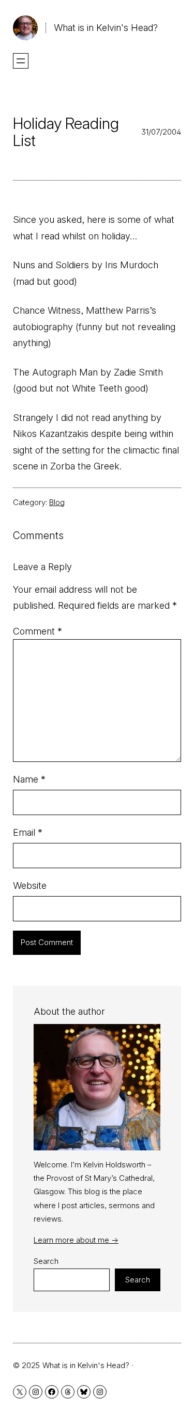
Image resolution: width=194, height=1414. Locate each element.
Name (29, 779)
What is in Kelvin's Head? (106, 27)
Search (46, 1261)
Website (30, 885)
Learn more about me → (76, 1240)
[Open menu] (20, 61)
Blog (57, 502)
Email (27, 832)
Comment (37, 631)
